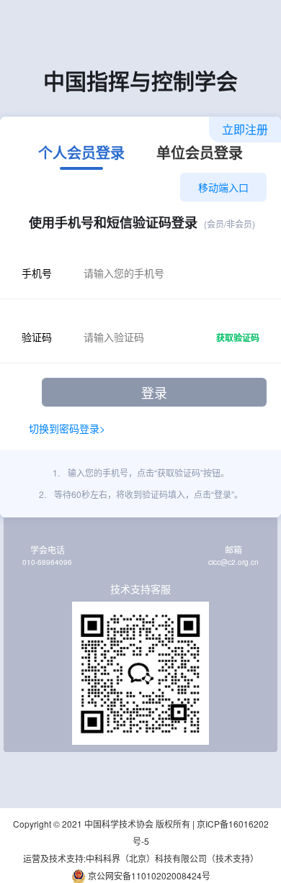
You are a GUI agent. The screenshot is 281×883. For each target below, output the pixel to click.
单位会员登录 (199, 154)
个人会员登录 (81, 154)
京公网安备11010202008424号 (148, 875)
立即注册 (245, 129)
